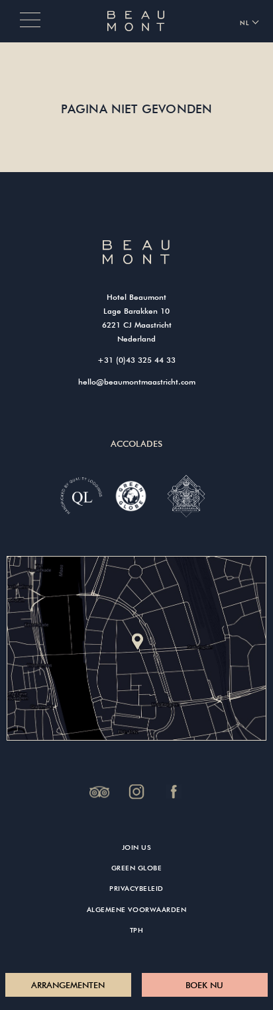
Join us (137, 847)
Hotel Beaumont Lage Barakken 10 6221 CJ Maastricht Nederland (137, 317)
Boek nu (204, 985)
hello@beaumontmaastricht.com (136, 381)
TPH (137, 930)
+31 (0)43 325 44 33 (136, 359)
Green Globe (136, 868)
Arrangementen (68, 985)
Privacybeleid (136, 888)
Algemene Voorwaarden (136, 909)
